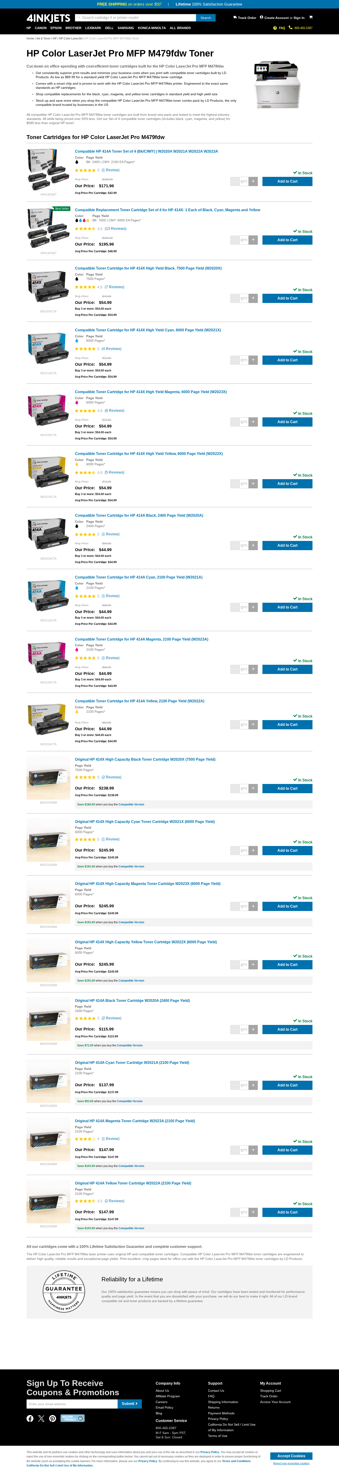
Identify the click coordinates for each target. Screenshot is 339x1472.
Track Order (247, 18)
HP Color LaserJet (71, 38)
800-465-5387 (303, 28)
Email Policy (164, 1407)
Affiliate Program (168, 1396)
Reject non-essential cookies (291, 1463)
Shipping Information (223, 1402)
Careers (161, 1402)
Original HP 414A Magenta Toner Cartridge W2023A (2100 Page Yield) (135, 1121)
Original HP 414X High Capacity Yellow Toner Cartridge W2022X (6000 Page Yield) (146, 942)
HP (55, 38)
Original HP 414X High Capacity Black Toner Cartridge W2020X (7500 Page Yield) (145, 759)
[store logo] (48, 18)
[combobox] (145, 17)
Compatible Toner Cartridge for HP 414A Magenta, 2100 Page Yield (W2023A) (141, 639)
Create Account (277, 18)
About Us (162, 1390)
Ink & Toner (43, 38)
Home (31, 38)
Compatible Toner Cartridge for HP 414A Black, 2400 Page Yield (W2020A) (139, 515)
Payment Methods (221, 1413)
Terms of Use (217, 1436)
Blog (159, 1413)
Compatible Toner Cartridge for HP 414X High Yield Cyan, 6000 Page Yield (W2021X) (148, 330)
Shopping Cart (270, 1390)
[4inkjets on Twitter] (41, 1419)
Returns (214, 1407)
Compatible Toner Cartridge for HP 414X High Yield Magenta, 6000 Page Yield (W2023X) (151, 392)
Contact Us (216, 1390)
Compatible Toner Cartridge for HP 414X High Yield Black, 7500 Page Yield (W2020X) (148, 268)
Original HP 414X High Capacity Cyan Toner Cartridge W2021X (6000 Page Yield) (145, 822)
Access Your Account (275, 1402)
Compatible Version (131, 804)
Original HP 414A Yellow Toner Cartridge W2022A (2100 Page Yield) (133, 1183)
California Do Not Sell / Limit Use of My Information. (60, 1465)
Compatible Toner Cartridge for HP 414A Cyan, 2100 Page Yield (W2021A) (138, 577)
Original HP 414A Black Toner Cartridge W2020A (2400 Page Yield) (132, 1001)
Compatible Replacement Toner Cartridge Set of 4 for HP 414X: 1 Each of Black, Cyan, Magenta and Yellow (167, 210)
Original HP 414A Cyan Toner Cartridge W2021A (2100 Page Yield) (132, 1063)
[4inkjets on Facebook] (30, 1419)
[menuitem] (29, 28)
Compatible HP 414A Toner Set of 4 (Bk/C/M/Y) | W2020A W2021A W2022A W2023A (146, 151)
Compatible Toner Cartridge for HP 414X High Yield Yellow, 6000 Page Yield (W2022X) (149, 454)
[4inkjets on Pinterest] (52, 1419)
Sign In (299, 18)
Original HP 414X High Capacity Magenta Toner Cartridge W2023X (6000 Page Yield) (147, 884)
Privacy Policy (218, 1419)
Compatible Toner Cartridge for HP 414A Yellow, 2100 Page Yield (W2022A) (139, 701)
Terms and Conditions (236, 1461)
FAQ (282, 28)
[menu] (169, 28)
